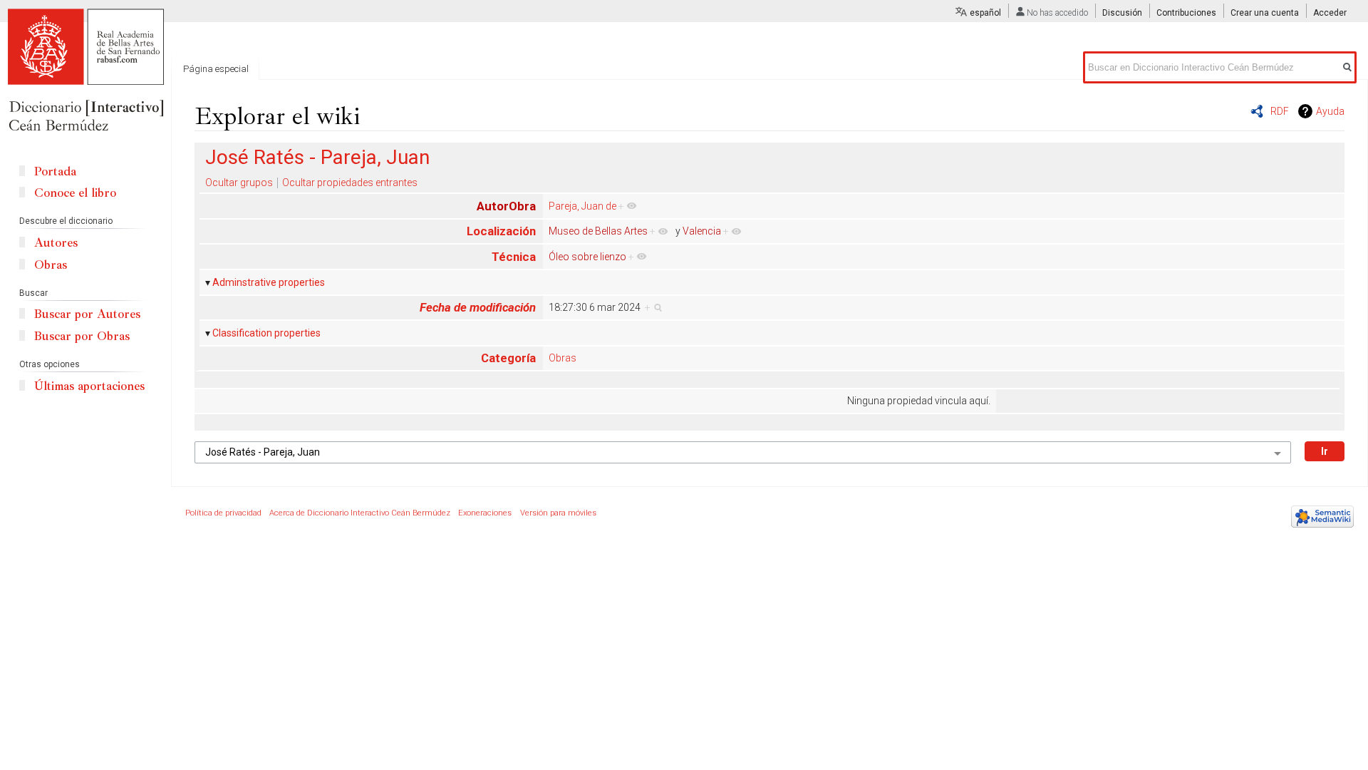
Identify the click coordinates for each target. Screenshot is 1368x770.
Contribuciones (1186, 13)
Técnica (514, 257)
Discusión (1122, 13)
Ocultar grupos (239, 182)
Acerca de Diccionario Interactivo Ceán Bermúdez (359, 513)
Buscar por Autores (87, 314)
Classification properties (266, 333)
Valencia (702, 231)
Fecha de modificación (478, 307)
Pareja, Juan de (582, 206)
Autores (56, 243)
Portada (55, 171)
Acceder (1330, 13)
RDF (1279, 111)
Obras (562, 358)
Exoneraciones (485, 513)
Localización (501, 231)
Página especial (216, 68)
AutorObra (506, 206)
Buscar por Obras (82, 336)
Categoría (508, 358)
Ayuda (1330, 111)
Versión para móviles (558, 513)
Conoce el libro (75, 193)
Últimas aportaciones (89, 386)
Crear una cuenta (1264, 13)
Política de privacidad (223, 513)
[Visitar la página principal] (85, 71)
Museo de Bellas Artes (598, 231)
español (985, 13)
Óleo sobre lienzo (587, 256)
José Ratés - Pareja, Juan (317, 157)
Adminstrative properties (268, 282)
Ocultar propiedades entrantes (350, 182)
